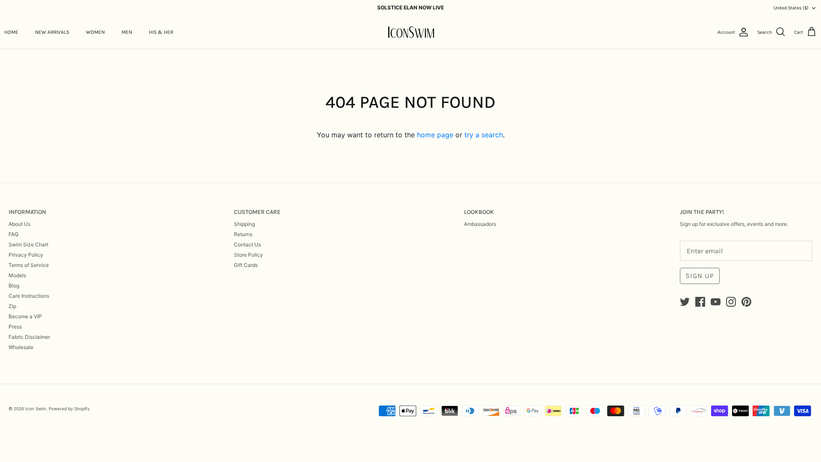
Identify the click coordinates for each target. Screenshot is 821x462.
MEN (126, 32)
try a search (483, 134)
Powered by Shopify (69, 408)
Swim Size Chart (28, 244)
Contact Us (247, 244)
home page (435, 134)
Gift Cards (246, 265)
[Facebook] (700, 302)
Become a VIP (25, 316)
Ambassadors (480, 224)
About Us (19, 224)
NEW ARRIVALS (52, 32)
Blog (14, 285)
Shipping (244, 224)
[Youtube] (716, 302)
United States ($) (791, 7)
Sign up (699, 276)
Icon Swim (35, 408)
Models (17, 275)
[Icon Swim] (410, 32)
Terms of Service (29, 265)
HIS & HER (161, 32)
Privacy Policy (26, 255)
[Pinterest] (746, 302)
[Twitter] (685, 302)
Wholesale (21, 347)
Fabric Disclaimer (29, 337)
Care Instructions (29, 296)
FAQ (13, 234)
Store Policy (248, 255)
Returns (243, 234)
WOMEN (95, 32)
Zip (12, 306)
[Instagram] (731, 302)
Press (15, 326)
